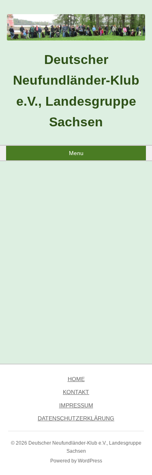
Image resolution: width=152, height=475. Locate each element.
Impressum (76, 405)
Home (76, 379)
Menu (76, 153)
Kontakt (76, 392)
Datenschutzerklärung (76, 418)
